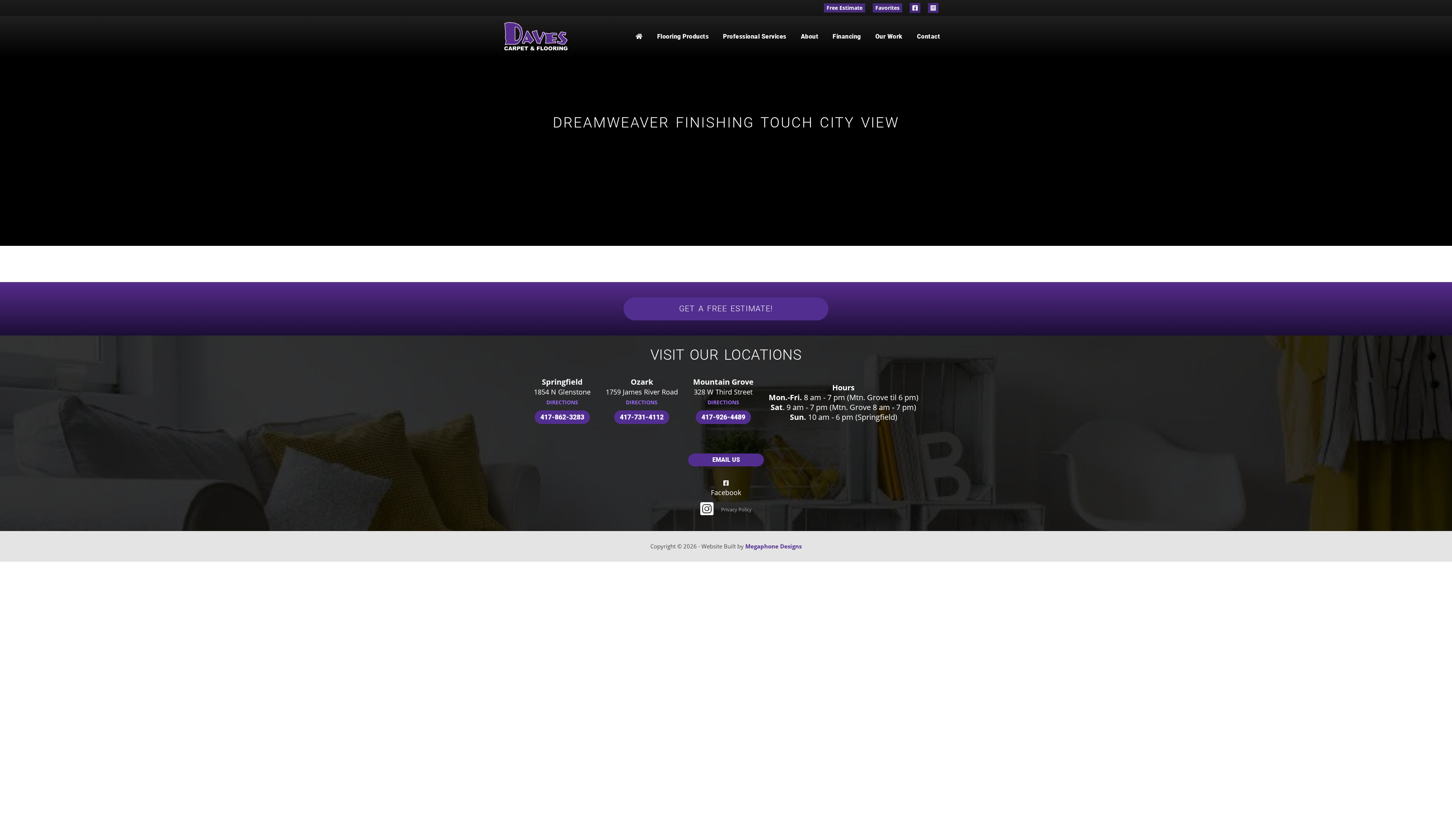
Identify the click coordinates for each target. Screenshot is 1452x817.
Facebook (915, 8)
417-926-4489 (723, 417)
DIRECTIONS (562, 402)
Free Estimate (845, 7)
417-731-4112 (642, 417)
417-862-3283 (562, 417)
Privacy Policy (736, 509)
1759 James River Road (642, 391)
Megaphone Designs (773, 546)
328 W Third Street (723, 391)
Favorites (887, 7)
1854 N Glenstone (562, 391)
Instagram (933, 8)
